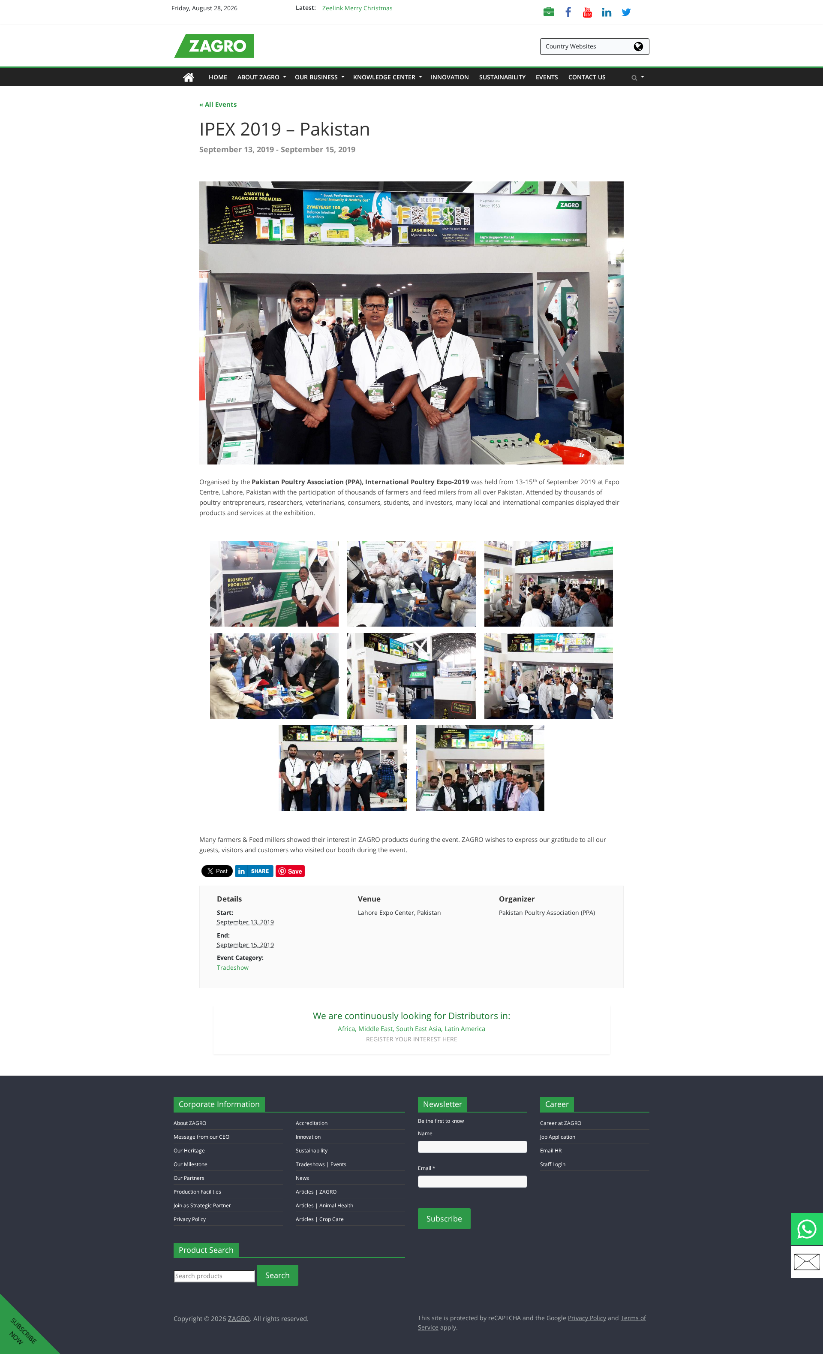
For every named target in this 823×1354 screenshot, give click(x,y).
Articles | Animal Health (324, 1205)
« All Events (218, 104)
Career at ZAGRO (560, 1123)
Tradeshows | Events (321, 1164)
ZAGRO (239, 1318)
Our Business (319, 77)
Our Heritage (189, 1150)
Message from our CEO (201, 1136)
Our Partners (189, 1178)
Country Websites (571, 46)
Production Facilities (197, 1191)
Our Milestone (190, 1164)
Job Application (557, 1136)
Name (425, 1133)
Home (220, 76)
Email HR (551, 1150)
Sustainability (502, 77)
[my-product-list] (549, 11)
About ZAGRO (261, 77)
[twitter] (626, 11)
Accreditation (311, 1123)
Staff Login (552, 1164)
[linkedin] (606, 11)
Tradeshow (233, 967)
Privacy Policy (190, 1219)
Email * (427, 1168)
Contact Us (587, 77)
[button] (637, 77)
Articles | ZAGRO (316, 1191)
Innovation (450, 77)
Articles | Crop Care (320, 1219)
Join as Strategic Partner (202, 1205)
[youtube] (587, 11)
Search (277, 1275)
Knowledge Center (387, 77)
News (302, 1178)
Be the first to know (441, 1121)
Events (547, 77)
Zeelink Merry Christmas (357, 8)
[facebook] (568, 11)
